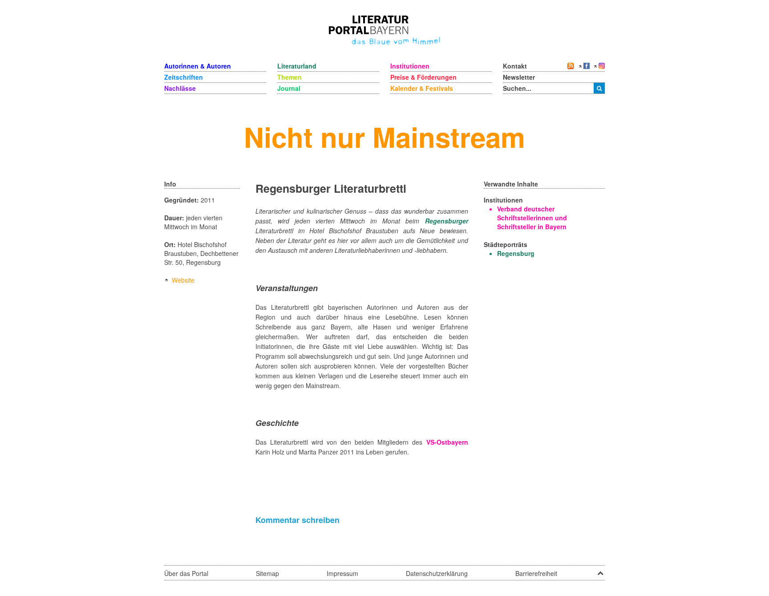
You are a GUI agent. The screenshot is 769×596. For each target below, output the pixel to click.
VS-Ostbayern (447, 442)
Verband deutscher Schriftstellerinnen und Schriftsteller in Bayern (532, 217)
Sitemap (267, 573)
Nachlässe (180, 88)
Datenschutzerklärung (437, 573)
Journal (288, 88)
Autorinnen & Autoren (197, 65)
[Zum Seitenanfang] (600, 570)
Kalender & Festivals (421, 88)
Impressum (342, 573)
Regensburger (446, 220)
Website (183, 280)
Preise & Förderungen (423, 77)
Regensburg (515, 253)
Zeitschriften (183, 77)
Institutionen (409, 65)
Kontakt (515, 65)
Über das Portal (186, 573)
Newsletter (519, 77)
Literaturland (296, 65)
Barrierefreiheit (536, 573)
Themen (289, 77)
